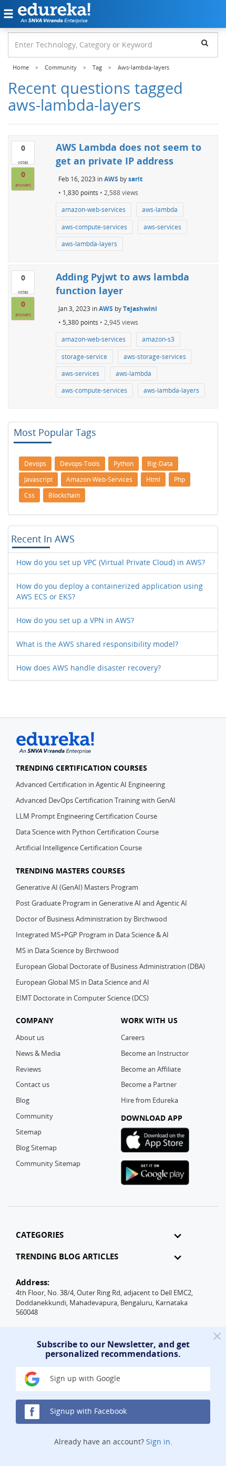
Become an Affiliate (151, 1069)
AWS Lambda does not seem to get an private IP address (128, 154)
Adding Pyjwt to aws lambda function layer (122, 283)
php (179, 479)
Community (34, 1116)
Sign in (158, 1441)
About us (30, 1037)
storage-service (84, 356)
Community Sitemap (48, 1163)
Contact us (32, 1084)
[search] (204, 42)
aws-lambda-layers (89, 243)
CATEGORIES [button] (40, 1234)
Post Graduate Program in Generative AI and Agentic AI (101, 903)
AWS (111, 178)
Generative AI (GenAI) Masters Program (77, 887)
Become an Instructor (155, 1053)
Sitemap (29, 1132)
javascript (38, 479)
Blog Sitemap (36, 1147)
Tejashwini (140, 308)
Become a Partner (149, 1084)
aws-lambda (160, 209)
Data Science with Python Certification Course (87, 832)
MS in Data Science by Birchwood (67, 950)
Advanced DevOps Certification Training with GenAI (96, 800)
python (123, 463)
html (153, 479)
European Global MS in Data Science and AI (82, 982)
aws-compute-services (94, 226)
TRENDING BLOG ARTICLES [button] (67, 1256)
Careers (133, 1037)
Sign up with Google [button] (84, 1378)
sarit (135, 178)
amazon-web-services (93, 209)
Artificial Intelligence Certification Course (79, 847)
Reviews (28, 1069)
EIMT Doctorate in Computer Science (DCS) (82, 998)
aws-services (162, 226)
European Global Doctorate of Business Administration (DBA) (110, 966)
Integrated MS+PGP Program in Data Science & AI (92, 934)
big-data (160, 463)
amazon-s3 (158, 339)
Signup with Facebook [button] (87, 1411)
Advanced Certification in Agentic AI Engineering (90, 784)
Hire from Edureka (149, 1100)
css (29, 495)
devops (35, 463)
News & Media (38, 1053)
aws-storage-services (155, 356)
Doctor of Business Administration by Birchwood (91, 919)
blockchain (64, 495)
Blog (22, 1100)
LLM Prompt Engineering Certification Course (86, 816)
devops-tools (80, 463)
